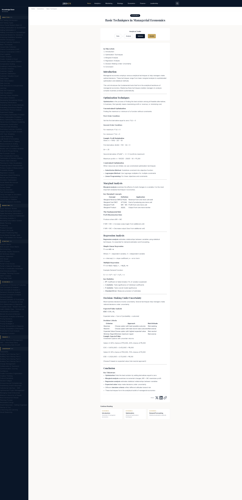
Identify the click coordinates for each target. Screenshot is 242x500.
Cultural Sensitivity (6, 378)
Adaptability (4, 352)
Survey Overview (6, 190)
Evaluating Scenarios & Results (11, 107)
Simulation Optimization (8, 180)
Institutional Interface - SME (10, 388)
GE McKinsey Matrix (7, 254)
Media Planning (5, 223)
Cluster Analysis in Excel (9, 59)
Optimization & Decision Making (11, 158)
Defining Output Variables (9, 95)
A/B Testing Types (6, 23)
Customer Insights (6, 71)
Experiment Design (6, 112)
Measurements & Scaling (9, 144)
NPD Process (5, 261)
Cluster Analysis (6, 57)
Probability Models (6, 170)
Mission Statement (6, 256)
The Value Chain (6, 278)
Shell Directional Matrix (8, 271)
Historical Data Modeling (8, 127)
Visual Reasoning (6, 412)
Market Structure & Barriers (10, 314)
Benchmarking (5, 249)
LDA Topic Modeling (7, 134)
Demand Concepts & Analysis (10, 295)
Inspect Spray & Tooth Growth (11, 132)
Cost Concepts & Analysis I (9, 287)
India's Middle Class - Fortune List (12, 309)
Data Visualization (6, 93)
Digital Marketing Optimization (10, 211)
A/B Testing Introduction (9, 20)
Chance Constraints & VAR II (10, 52)
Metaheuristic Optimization (9, 146)
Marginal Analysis (111, 58)
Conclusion (109, 67)
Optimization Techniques (114, 55)
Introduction (109, 52)
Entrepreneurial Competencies (11, 383)
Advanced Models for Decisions (11, 35)
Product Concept (6, 228)
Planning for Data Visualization (11, 163)
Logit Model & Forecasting (9, 139)
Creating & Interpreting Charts (10, 66)
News (89, 3)
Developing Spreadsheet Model (11, 100)
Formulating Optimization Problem (12, 115)
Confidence (4, 371)
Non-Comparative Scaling (9, 156)
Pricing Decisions (6, 319)
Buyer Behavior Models (8, 208)
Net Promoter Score (7, 153)
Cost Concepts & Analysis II (10, 290)
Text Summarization (7, 192)
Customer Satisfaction (8, 73)
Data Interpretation (7, 81)
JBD (67, 3)
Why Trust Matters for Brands (11, 237)
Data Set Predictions (7, 90)
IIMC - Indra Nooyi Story (9, 342)
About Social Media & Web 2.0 (11, 25)
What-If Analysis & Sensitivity (10, 202)
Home (33, 9)
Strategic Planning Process (9, 273)
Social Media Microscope (9, 182)
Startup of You (5, 407)
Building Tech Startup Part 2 (10, 356)
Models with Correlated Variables (12, 149)
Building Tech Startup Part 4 (10, 361)
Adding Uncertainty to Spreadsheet (12, 32)
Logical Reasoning (6, 136)
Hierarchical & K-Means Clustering (12, 122)
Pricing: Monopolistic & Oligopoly (12, 326)
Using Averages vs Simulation (10, 194)
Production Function (7, 333)
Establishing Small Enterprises (10, 385)
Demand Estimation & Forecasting (12, 299)
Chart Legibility (5, 54)
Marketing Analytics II (8, 218)
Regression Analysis (7, 173)
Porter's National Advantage (10, 266)
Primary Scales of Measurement (11, 168)
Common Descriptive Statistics (11, 61)
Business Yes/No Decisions (9, 252)
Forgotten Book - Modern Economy (13, 307)
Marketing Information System (11, 221)
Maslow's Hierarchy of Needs (10, 395)
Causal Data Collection (8, 47)
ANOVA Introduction (7, 40)
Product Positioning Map (9, 233)
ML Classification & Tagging (9, 141)
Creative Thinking (6, 376)
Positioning (4, 225)
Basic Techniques (6, 44)
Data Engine (4, 78)
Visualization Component (9, 197)
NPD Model (4, 259)
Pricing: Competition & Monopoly (12, 328)
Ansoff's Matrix (5, 244)
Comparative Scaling (7, 64)
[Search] (177, 3)
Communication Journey (9, 369)
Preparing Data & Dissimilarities (11, 165)
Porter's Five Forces (7, 264)
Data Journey (5, 83)
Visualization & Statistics (8, 199)
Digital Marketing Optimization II (11, 213)
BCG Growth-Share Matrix (9, 247)
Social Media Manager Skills (10, 235)
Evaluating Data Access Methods (12, 105)
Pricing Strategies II (7, 324)
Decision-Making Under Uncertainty (118, 64)
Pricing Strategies (6, 321)
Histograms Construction (9, 124)
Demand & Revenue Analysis (10, 292)
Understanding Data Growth (10, 345)
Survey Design (5, 187)
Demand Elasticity (6, 297)
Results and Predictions (8, 178)
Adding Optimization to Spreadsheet (13, 28)
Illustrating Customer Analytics (11, 129)
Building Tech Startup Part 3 (10, 359)
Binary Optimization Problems (10, 117)
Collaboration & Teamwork (9, 366)
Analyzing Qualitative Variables (11, 37)
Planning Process (6, 400)
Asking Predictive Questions (10, 42)
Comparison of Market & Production (13, 285)
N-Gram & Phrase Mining (9, 151)
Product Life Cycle (6, 230)
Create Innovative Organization (11, 373)
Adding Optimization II (8, 30)
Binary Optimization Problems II (11, 120)
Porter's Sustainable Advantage (11, 268)
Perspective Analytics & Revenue (12, 316)
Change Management (7, 364)
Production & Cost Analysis (9, 331)
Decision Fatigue (6, 381)
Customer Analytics (7, 69)
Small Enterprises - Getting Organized (13, 405)
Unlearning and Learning (9, 410)
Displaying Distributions (8, 102)
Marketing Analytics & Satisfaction (12, 216)
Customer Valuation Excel (9, 76)
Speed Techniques (6, 185)
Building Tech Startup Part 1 (10, 354)
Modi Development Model (9, 398)
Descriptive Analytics (7, 98)
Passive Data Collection (8, 161)
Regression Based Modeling (10, 175)
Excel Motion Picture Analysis (10, 110)
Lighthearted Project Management (12, 390)
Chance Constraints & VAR (9, 49)
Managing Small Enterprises (10, 393)
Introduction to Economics (9, 311)
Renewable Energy (7, 402)
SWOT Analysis (5, 276)
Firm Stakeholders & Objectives (11, 304)
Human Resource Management (11, 340)
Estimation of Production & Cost (11, 302)
